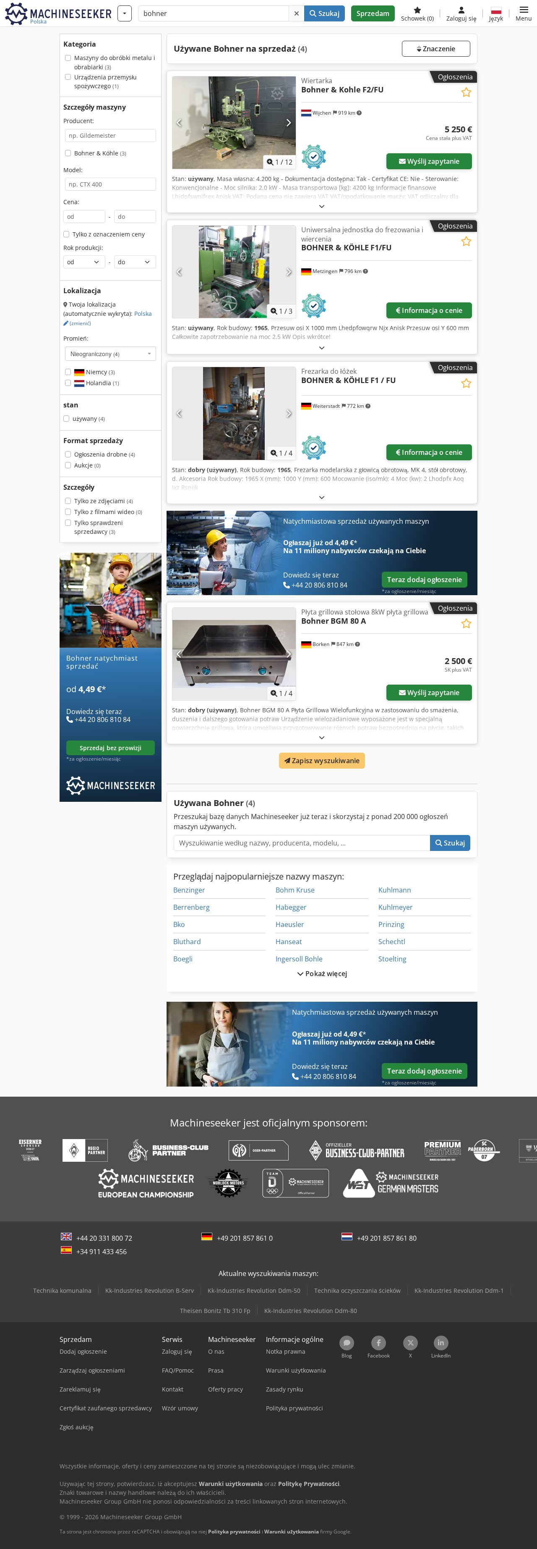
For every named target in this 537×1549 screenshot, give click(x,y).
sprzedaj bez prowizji (111, 748)
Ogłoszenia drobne (104, 454)
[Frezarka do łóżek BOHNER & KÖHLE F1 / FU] (234, 413)
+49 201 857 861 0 (245, 1238)
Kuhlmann (394, 890)
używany (89, 419)
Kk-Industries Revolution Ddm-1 (459, 1290)
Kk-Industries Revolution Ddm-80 (310, 1311)
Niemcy (99, 372)
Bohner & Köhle (100, 153)
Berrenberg (191, 907)
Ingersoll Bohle (299, 959)
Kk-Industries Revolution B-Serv (149, 1290)
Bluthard (187, 941)
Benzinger (189, 890)
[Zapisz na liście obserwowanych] (466, 92)
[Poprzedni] (179, 122)
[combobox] (110, 354)
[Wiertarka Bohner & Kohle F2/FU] (234, 122)
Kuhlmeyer (395, 907)
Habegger (291, 907)
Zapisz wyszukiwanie (325, 760)
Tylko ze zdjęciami (103, 501)
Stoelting (392, 959)
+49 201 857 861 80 (387, 1238)
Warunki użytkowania (291, 1531)
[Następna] (288, 122)
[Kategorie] (124, 13)
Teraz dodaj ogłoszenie (424, 579)
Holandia (101, 383)
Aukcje (87, 465)
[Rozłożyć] (321, 206)
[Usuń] (297, 13)
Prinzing (391, 924)
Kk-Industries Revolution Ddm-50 (254, 1290)
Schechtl (391, 941)
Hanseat (289, 941)
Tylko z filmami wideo (108, 512)
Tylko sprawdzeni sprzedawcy (98, 527)
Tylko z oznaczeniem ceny (109, 234)
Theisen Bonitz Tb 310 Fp (215, 1311)
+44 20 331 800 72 (104, 1238)
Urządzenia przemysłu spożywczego (105, 81)
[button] (524, 13)
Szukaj (328, 13)
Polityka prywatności (234, 1531)
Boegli (183, 959)
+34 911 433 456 (101, 1251)
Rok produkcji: (83, 248)
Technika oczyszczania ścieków (357, 1290)
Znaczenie (438, 48)
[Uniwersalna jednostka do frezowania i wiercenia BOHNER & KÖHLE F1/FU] (234, 272)
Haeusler (290, 924)
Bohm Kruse (295, 890)
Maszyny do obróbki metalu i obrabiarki (114, 62)
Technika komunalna (62, 1290)
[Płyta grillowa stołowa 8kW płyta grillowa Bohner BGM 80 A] (234, 654)
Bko (179, 924)
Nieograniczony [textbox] (95, 353)
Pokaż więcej (325, 973)
